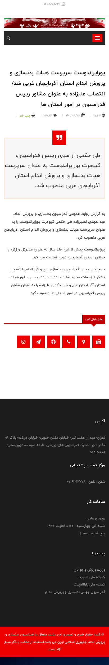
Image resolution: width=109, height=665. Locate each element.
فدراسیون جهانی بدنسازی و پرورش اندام (75, 592)
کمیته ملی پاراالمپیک (89, 584)
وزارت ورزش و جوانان (89, 569)
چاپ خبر (25, 115)
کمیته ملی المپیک (91, 577)
